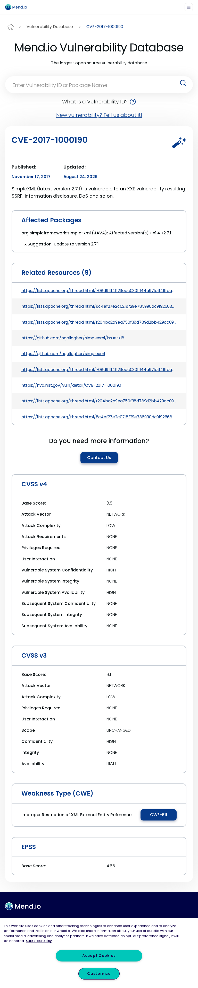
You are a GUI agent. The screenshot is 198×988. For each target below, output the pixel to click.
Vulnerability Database (50, 27)
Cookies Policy (39, 940)
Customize (99, 973)
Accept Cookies (99, 955)
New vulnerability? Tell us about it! (99, 115)
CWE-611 (158, 815)
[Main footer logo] (23, 906)
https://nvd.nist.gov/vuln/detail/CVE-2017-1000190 (71, 385)
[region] (99, 953)
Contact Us (99, 458)
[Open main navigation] (189, 7)
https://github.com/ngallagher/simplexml (63, 354)
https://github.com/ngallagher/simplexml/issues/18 (72, 338)
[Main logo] (18, 7)
